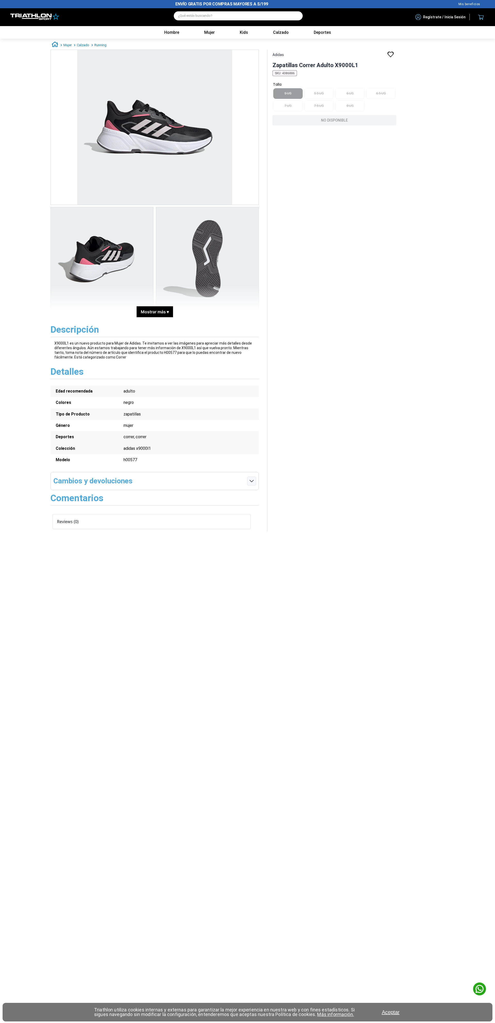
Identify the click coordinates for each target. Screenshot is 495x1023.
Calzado (83, 45)
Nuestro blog (469, 4)
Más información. (335, 1014)
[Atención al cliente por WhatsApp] (479, 989)
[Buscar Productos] (296, 16)
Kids (244, 32)
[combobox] (238, 17)
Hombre (171, 32)
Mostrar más (155, 311)
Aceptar (391, 1012)
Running (100, 45)
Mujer (209, 32)
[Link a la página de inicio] (55, 45)
